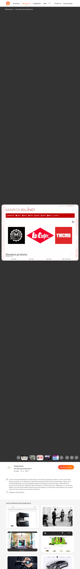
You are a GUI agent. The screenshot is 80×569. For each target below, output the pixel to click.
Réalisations (26, 3)
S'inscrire (57, 3)
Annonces (16, 3)
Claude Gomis (19, 466)
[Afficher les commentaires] (72, 458)
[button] (18, 458)
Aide (44, 3)
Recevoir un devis (66, 467)
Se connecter (68, 3)
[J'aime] (67, 458)
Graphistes (37, 3)
